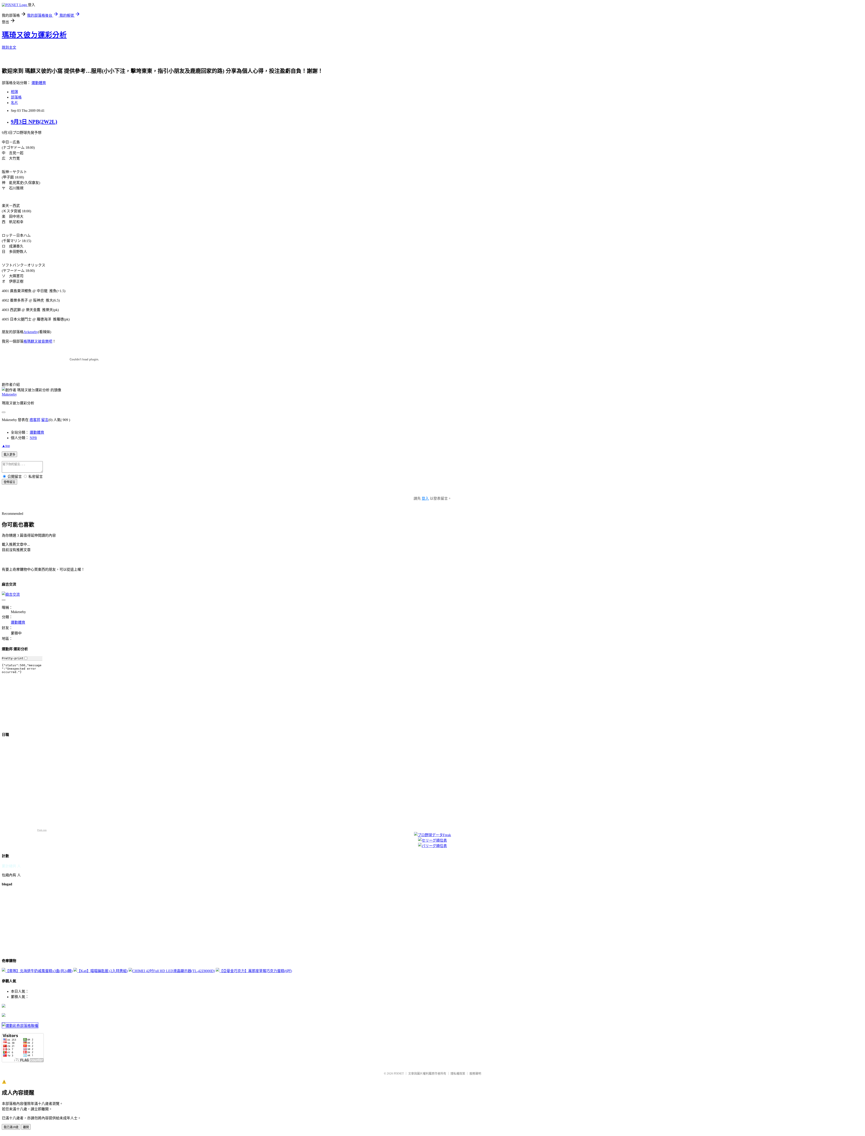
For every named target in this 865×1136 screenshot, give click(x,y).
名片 (14, 103)
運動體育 (39, 83)
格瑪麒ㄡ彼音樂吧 (37, 341)
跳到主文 (9, 47)
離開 (26, 1127)
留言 (44, 420)
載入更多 (9, 454)
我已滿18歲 (11, 1127)
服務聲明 (475, 1073)
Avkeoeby (30, 332)
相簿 (14, 92)
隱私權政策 (458, 1073)
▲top (6, 446)
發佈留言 (9, 482)
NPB (33, 438)
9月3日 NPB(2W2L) (34, 122)
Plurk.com (42, 830)
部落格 (16, 97)
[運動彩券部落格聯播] (20, 1026)
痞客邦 (35, 420)
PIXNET (399, 1073)
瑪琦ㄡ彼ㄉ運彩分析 (34, 35)
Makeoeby (9, 394)
